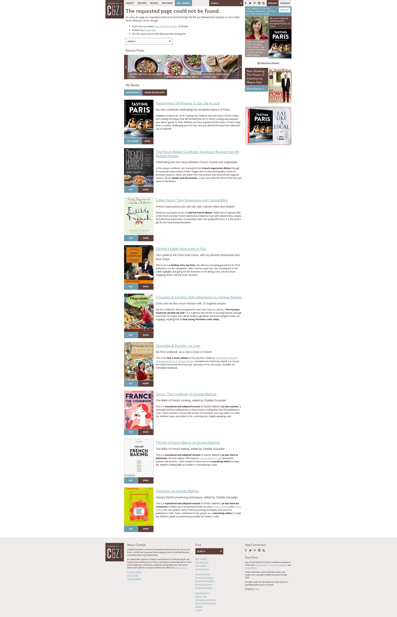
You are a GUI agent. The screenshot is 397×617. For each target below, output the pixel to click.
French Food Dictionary (205, 603)
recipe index (150, 30)
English (272, 3)
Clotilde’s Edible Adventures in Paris (181, 249)
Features (167, 3)
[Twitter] (250, 3)
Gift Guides (183, 3)
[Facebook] (245, 3)
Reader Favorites (202, 574)
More (147, 141)
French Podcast (202, 569)
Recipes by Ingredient (204, 581)
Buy (131, 189)
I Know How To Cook (210, 458)
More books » (255, 88)
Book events (133, 92)
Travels (198, 610)
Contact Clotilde (134, 572)
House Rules (261, 565)
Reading (199, 606)
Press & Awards (134, 579)
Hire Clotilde (132, 575)
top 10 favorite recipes (166, 26)
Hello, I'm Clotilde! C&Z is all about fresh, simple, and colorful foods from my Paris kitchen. (256, 48)
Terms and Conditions (277, 565)
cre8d (256, 589)
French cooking (221, 506)
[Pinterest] (254, 3)
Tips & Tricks (201, 596)
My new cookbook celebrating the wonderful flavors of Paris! (280, 22)
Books (154, 3)
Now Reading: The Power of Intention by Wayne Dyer (256, 76)
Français (285, 3)
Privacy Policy (251, 568)
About (130, 3)
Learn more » (181, 567)
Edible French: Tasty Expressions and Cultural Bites (191, 200)
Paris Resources (202, 593)
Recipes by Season (203, 584)
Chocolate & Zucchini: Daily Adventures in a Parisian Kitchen (199, 297)
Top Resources (202, 562)
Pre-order (132, 141)
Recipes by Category (204, 577)
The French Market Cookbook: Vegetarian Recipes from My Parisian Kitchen (197, 154)
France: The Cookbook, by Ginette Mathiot (186, 394)
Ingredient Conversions (205, 600)
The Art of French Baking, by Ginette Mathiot (188, 442)
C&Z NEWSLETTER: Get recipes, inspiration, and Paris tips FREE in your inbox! (267, 11)
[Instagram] (259, 3)
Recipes (142, 3)
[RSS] (263, 3)
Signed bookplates (155, 92)
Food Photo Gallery (203, 588)
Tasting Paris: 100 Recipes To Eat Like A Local (188, 103)
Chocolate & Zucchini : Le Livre (178, 345)
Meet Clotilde (201, 559)
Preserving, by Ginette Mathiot (177, 491)
